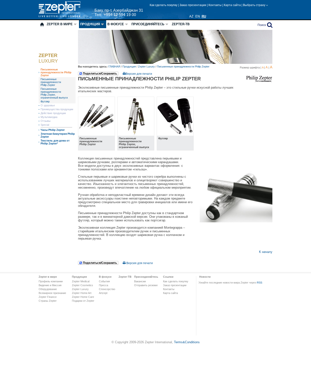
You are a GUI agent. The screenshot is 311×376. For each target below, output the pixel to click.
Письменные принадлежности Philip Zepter (56, 72)
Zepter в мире (60, 24)
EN (197, 16)
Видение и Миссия (50, 285)
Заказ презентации (193, 5)
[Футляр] (175, 134)
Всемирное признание (52, 293)
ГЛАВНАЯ (114, 66)
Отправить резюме (146, 285)
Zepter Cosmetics (82, 285)
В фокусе (115, 24)
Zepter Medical (80, 281)
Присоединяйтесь (147, 24)
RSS (259, 282)
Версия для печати (139, 73)
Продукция (90, 24)
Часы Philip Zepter (53, 129)
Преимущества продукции (57, 109)
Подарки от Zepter (83, 300)
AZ (191, 16)
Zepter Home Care (83, 296)
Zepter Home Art (81, 293)
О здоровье (48, 105)
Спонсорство (107, 289)
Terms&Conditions (187, 342)
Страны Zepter (48, 300)
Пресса (103, 285)
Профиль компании (51, 281)
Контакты (215, 5)
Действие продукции (53, 113)
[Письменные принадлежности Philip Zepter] (96, 134)
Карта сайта (233, 5)
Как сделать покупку (164, 5)
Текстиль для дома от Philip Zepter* (55, 142)
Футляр (45, 101)
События (104, 281)
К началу (265, 252)
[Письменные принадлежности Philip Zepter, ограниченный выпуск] (136, 134)
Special (45, 124)
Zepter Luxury (146, 66)
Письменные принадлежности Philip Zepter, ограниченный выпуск (54, 93)
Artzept (103, 293)
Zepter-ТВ (181, 24)
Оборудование (48, 289)
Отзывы (46, 120)
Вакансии (140, 281)
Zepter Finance (48, 296)
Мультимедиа (49, 117)
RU (204, 16)
